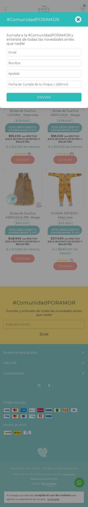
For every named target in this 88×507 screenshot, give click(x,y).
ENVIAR (44, 97)
